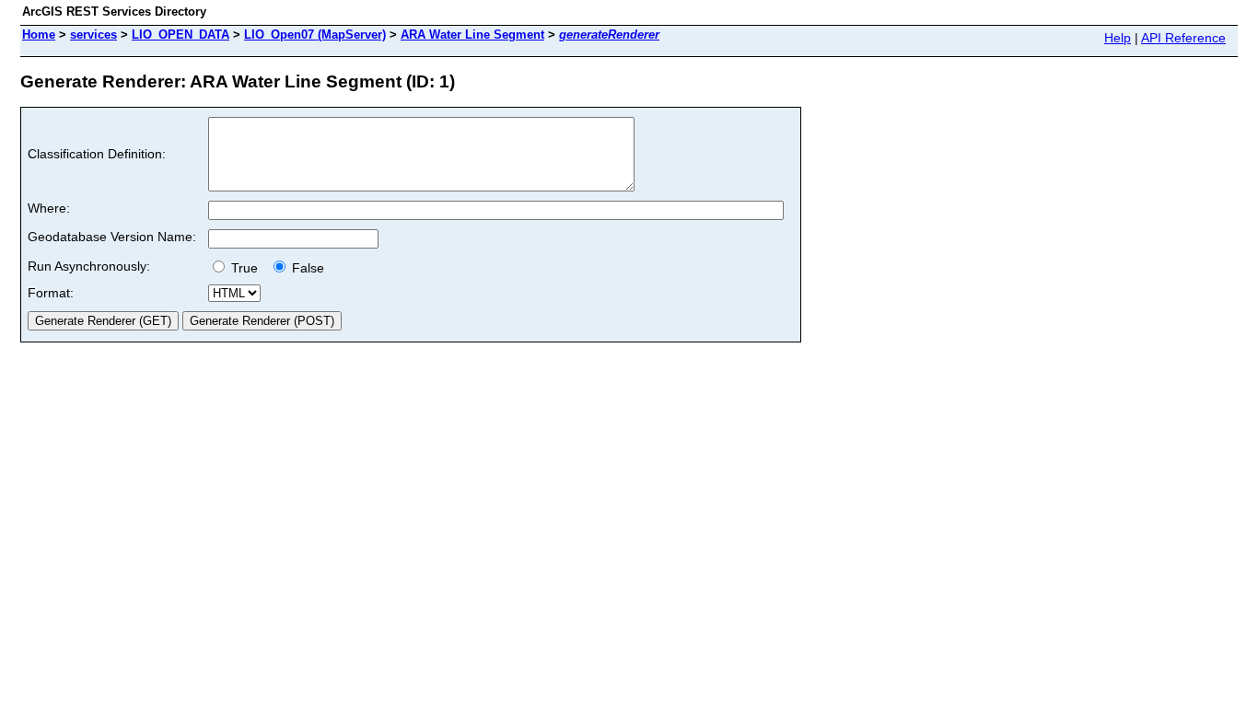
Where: (49, 208)
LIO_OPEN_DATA (180, 34)
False (306, 268)
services (93, 34)
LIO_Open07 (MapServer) (315, 34)
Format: (51, 292)
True (246, 268)
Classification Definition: (97, 153)
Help (1117, 37)
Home (38, 34)
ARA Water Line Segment (472, 34)
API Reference (1183, 37)
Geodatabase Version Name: (112, 236)
